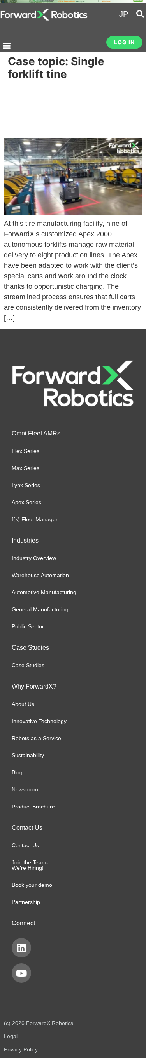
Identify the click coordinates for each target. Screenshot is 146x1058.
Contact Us (25, 845)
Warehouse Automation (40, 575)
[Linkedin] (21, 947)
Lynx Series (26, 485)
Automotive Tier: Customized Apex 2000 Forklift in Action (68, 110)
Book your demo (32, 885)
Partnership (26, 902)
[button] (6, 45)
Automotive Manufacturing (44, 592)
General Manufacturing (40, 609)
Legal (11, 1036)
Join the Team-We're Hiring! (30, 865)
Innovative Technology (39, 721)
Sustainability (28, 755)
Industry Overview (34, 558)
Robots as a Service (36, 738)
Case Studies (28, 665)
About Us (23, 704)
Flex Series (25, 451)
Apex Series (26, 502)
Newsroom (25, 789)
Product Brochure (33, 806)
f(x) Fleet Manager (35, 519)
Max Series (25, 468)
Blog (17, 772)
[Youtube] (21, 973)
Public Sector (28, 626)
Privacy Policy (21, 1049)
